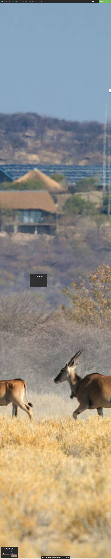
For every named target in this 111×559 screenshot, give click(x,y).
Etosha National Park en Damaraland (60, 558)
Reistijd (26, 1)
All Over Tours (5, 2)
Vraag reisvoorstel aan (104, 1)
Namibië (38, 281)
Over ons (31, 1)
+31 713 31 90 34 (94, 1)
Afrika (50, 558)
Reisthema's (22, 1)
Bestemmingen (15, 1)
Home (41, 558)
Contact (41, 1)
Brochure (36, 1)
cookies (62, 557)
